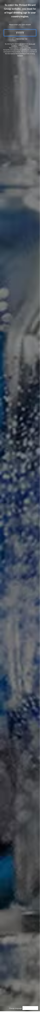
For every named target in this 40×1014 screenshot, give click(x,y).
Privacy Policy (24, 46)
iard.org (20, 55)
